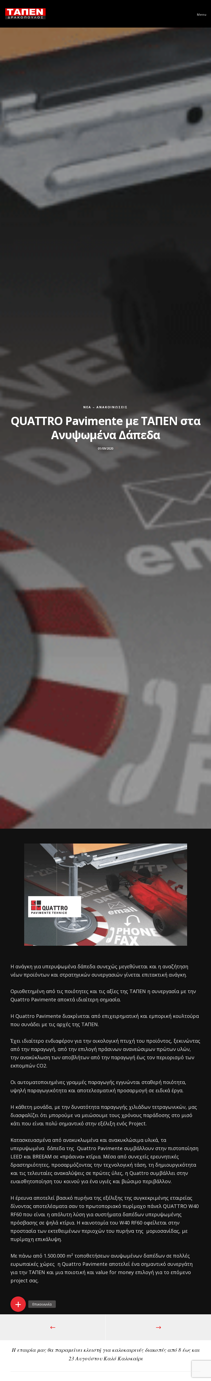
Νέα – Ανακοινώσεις (105, 407)
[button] (18, 1304)
